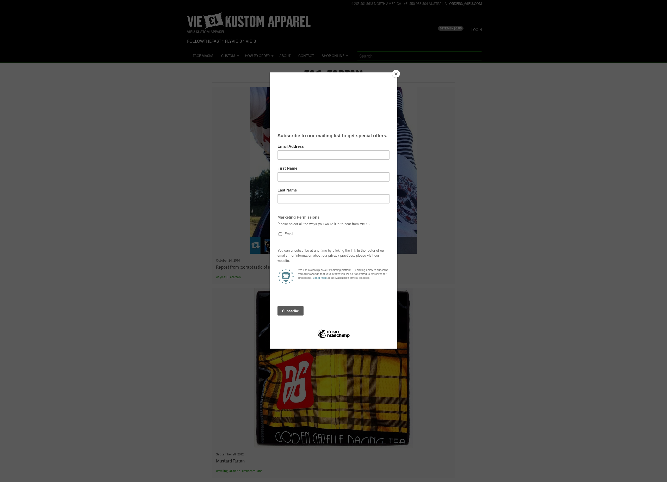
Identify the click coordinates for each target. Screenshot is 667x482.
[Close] (396, 74)
